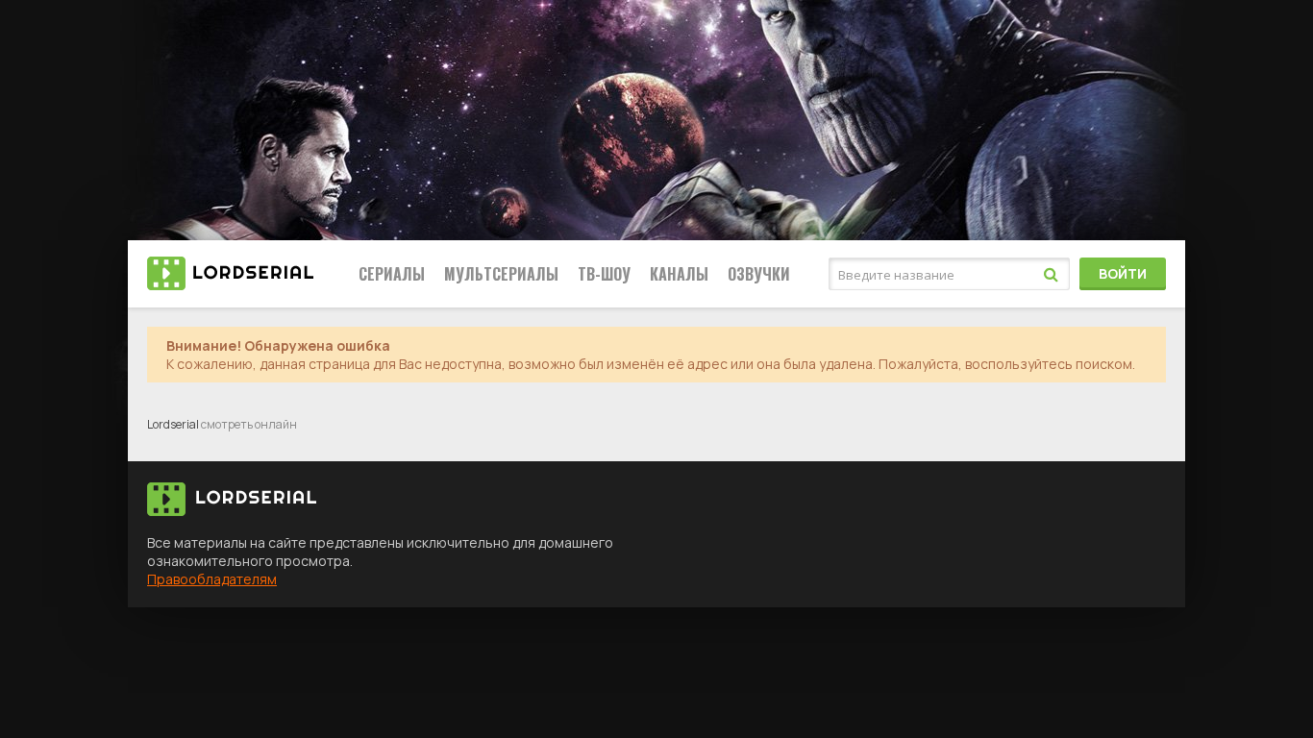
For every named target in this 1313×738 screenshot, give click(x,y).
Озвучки (759, 273)
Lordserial (173, 424)
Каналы (679, 273)
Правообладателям (212, 579)
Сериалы (392, 273)
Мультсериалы (501, 273)
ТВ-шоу (604, 273)
